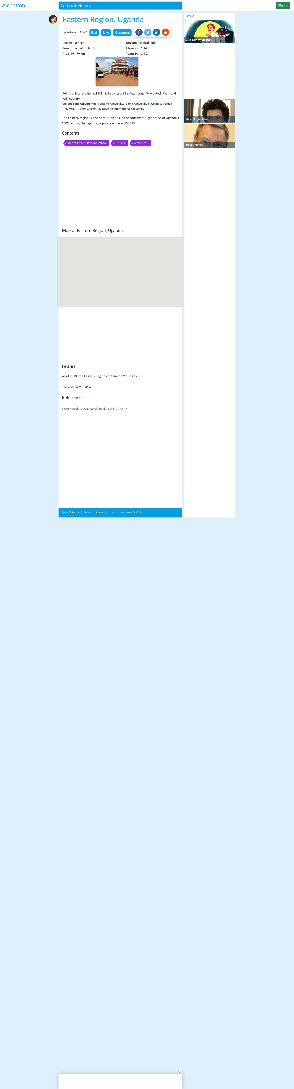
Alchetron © (131, 978)
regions (114, 118)
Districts (120, 143)
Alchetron (13, 5)
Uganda (156, 104)
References (141, 143)
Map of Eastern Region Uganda (86, 143)
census (74, 123)
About (70, 978)
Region (100, 426)
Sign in (283, 5)
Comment (122, 32)
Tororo (150, 93)
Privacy (99, 978)
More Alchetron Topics (76, 436)
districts (131, 426)
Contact (112, 978)
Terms (87, 978)
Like (106, 32)
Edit (94, 32)
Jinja (153, 43)
